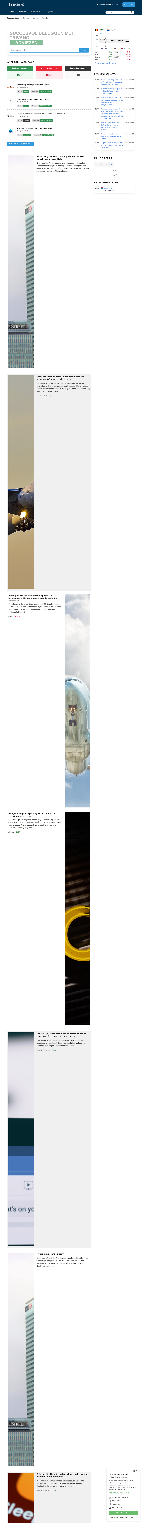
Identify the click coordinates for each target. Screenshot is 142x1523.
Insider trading (36, 12)
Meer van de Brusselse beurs (105, 63)
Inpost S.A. (108, 188)
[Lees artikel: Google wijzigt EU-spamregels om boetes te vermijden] (77, 1025)
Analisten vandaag (20, 62)
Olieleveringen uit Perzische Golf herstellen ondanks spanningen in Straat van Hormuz (110, 126)
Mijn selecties (103, 158)
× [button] (137, 1471)
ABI (96, 59)
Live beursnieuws (105, 74)
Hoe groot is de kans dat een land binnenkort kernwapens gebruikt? (111, 136)
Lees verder (121, 1489)
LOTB (116, 54)
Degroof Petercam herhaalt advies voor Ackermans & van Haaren (46, 114)
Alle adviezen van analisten (19, 144)
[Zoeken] (120, 12)
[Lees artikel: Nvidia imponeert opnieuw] (21, 1465)
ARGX (116, 57)
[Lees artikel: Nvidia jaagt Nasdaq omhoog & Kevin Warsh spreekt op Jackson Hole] (21, 368)
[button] (123, 1493)
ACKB (97, 52)
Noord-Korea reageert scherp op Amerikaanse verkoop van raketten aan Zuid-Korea (111, 82)
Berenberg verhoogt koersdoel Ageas (33, 99)
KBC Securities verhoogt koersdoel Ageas (35, 128)
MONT (116, 59)
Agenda (45, 18)
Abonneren (128, 5)
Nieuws (35, 18)
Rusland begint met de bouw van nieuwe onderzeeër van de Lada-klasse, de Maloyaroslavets (112, 101)
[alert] (123, 1494)
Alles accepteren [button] (123, 1513)
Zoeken (84, 50)
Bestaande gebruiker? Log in (108, 5)
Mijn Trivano (51, 12)
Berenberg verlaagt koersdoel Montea (33, 85)
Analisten (22, 12)
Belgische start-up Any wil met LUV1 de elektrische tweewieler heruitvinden (112, 145)
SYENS (97, 57)
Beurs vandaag (13, 18)
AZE (96, 54)
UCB (116, 52)
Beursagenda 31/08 (106, 182)
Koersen (26, 18)
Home (11, 12)
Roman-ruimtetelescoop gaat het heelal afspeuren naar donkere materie (111, 91)
